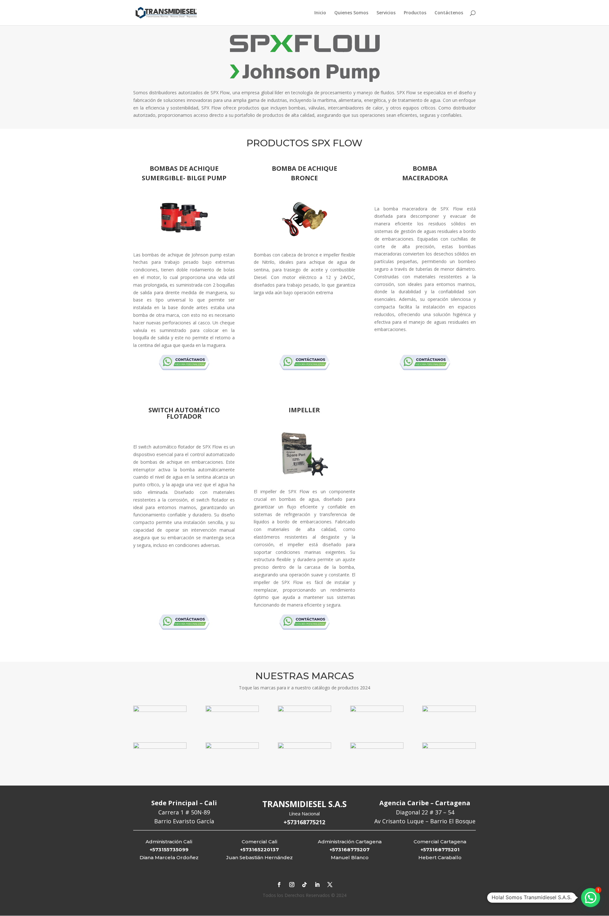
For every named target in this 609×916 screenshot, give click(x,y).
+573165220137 (259, 849)
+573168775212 (304, 822)
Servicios (386, 13)
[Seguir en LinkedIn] (317, 884)
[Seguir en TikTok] (304, 884)
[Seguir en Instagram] (292, 884)
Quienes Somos (351, 13)
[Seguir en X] (330, 884)
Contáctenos (449, 13)
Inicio (320, 13)
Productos (415, 13)
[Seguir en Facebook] (279, 884)
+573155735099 (169, 849)
